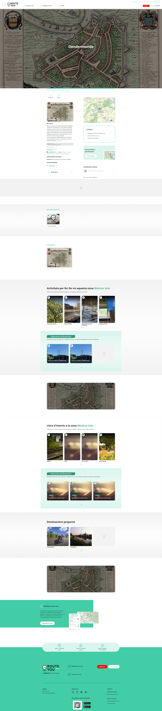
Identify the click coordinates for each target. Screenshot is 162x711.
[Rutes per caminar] (55, 309)
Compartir (50, 97)
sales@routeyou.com (113, 694)
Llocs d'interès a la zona (93, 135)
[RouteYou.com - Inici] (12, 4)
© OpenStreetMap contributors (110, 122)
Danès (48, 153)
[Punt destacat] (107, 446)
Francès (58, 153)
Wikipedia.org (51, 143)
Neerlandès (66, 153)
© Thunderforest (102, 122)
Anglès (69, 152)
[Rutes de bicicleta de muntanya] (90, 309)
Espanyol (53, 153)
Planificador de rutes (47, 623)
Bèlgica (53, 90)
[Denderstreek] (58, 536)
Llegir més (59, 140)
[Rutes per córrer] (107, 309)
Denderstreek (62, 90)
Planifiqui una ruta (77, 666)
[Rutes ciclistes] (72, 309)
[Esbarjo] (55, 446)
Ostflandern (57, 90)
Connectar (114, 667)
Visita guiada (134, 1)
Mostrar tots (102, 288)
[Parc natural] (90, 446)
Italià (62, 153)
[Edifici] (72, 446)
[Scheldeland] (81, 536)
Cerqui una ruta (76, 674)
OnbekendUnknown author (7, 86)
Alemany (65, 152)
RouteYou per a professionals (145, 1)
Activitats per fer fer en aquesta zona (96, 133)
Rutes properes (91, 156)
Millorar (146, 6)
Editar (59, 97)
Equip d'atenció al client (114, 701)
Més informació (50, 147)
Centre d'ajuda (111, 703)
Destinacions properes (92, 138)
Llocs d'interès (49, 90)
